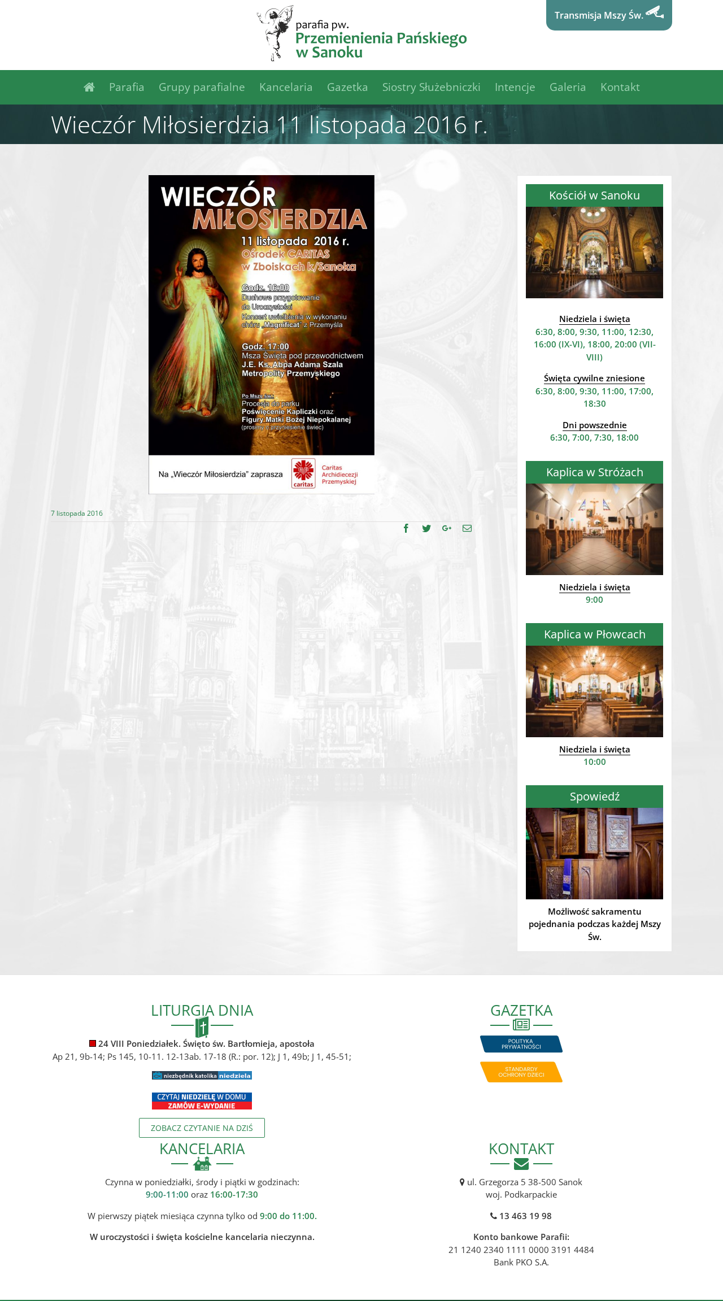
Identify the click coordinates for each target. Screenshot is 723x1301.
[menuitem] (96, 87)
